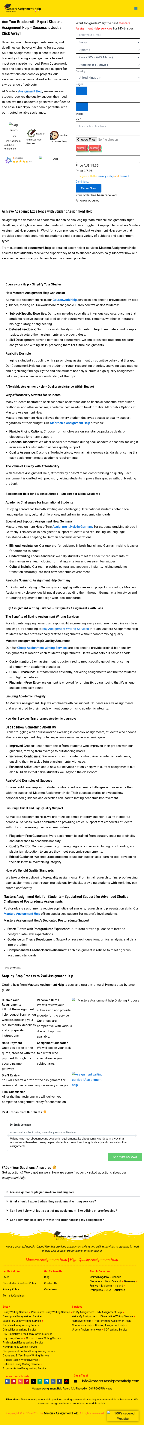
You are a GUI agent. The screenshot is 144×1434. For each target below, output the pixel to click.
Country (80, 71)
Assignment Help (30, 91)
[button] (88, 188)
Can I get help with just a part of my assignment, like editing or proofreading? (63, 1210)
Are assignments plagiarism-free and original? (42, 1192)
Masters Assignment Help (22, 913)
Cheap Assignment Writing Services (42, 648)
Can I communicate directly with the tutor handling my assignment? (57, 1219)
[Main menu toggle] (136, 8)
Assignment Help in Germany (72, 526)
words (79, 113)
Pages (79, 84)
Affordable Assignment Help (70, 423)
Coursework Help (65, 300)
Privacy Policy (106, 176)
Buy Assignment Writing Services (65, 629)
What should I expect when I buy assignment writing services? (53, 1201)
